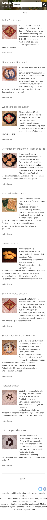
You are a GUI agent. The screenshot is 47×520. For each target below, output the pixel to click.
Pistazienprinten (10, 385)
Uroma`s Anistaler (11, 243)
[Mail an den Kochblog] (40, 489)
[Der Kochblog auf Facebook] (44, 489)
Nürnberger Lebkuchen (14, 430)
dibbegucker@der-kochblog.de (13, 507)
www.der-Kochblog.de (11, 493)
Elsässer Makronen (15, 179)
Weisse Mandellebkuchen (15, 106)
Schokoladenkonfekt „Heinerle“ (19, 335)
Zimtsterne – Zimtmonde (15, 62)
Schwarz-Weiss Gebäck (14, 293)
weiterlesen (7, 53)
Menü (25, 13)
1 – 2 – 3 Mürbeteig (12, 20)
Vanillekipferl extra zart (14, 193)
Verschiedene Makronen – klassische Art (23, 148)
